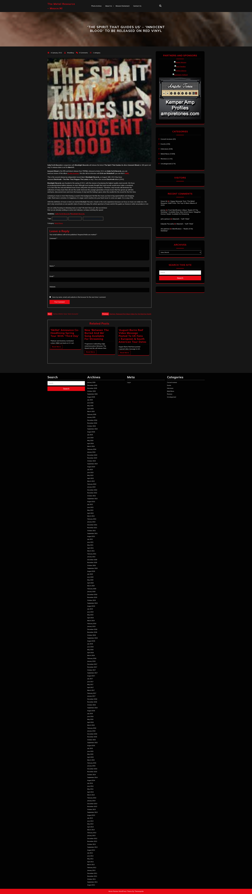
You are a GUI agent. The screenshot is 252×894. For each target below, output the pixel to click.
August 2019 (91, 606)
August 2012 (91, 850)
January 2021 (91, 556)
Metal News (59, 223)
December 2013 (92, 803)
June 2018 (90, 647)
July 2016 (90, 713)
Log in (129, 382)
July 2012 (90, 853)
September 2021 (92, 533)
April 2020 (90, 583)
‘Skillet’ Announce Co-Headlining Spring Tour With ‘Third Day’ (64, 332)
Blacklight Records (59, 218)
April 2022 (90, 513)
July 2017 (90, 678)
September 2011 (92, 882)
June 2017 (90, 681)
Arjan (107, 19)
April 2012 (90, 861)
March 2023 (91, 481)
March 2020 (91, 586)
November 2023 (92, 458)
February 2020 (91, 588)
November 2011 (92, 876)
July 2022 (90, 504)
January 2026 (91, 382)
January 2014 (91, 800)
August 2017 (91, 676)
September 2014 (92, 777)
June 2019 (90, 612)
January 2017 (91, 696)
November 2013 (92, 806)
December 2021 (92, 525)
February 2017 (91, 693)
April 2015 (90, 757)
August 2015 (91, 745)
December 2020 (92, 559)
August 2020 (91, 571)
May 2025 (90, 405)
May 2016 (90, 719)
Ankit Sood (109, 14)
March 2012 (91, 864)
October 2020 (91, 565)
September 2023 (92, 464)
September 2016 (92, 708)
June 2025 (90, 403)
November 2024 (92, 423)
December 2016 (92, 699)
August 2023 (91, 466)
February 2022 (91, 519)
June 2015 (90, 751)
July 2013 (90, 818)
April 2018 (90, 652)
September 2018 (92, 638)
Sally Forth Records (62, 214)
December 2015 (92, 734)
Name (52, 266)
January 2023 (91, 487)
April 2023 (90, 478)
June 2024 (90, 437)
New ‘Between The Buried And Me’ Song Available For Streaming (97, 334)
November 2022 (92, 493)
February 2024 (91, 449)
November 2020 (92, 562)
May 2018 (90, 649)
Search (180, 278)
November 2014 (92, 771)
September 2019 (92, 603)
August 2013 (91, 815)
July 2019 (90, 609)
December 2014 (92, 769)
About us (108, 6)
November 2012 (92, 841)
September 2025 (92, 394)
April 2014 (90, 792)
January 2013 (91, 835)
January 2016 (91, 731)
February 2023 (91, 484)
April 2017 (90, 687)
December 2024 (92, 420)
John (106, 23)
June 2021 (90, 542)
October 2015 (91, 740)
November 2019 (92, 597)
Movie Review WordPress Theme (120, 891)
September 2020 (92, 568)
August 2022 (91, 501)
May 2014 (90, 789)
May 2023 (90, 475)
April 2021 (90, 548)
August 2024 (91, 432)
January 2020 (91, 591)
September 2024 (92, 429)
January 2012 (91, 870)
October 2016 (91, 705)
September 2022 (92, 498)
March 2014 (91, 795)
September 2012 (92, 847)
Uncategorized (166, 164)
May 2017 (90, 684)
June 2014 (90, 786)
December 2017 (92, 664)
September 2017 (92, 673)
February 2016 (91, 728)
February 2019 (91, 623)
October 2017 (91, 670)
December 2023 (92, 455)
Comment (53, 238)
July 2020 (90, 574)
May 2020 (90, 580)
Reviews (164, 159)
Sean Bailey (109, 36)
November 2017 (92, 667)
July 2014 (90, 783)
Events (163, 144)
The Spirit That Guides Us (93, 218)
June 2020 (90, 577)
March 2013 (91, 829)
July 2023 (90, 469)
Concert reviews (166, 139)
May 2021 (90, 545)
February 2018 (91, 658)
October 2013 (91, 809)
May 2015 (90, 754)
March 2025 (91, 411)
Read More (56, 347)
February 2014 (91, 798)
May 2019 (90, 615)
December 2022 (92, 490)
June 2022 (90, 507)
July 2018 (90, 644)
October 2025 (91, 391)
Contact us (137, 6)
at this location (73, 173)
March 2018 (91, 655)
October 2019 (91, 600)
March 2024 (91, 446)
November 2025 (92, 388)
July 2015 (90, 748)
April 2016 (90, 722)
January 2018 (91, 661)
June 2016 (90, 716)
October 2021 (91, 530)
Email (52, 276)
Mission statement (123, 6)
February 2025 (91, 414)
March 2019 (91, 620)
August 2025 (91, 397)
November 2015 (92, 737)
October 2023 (91, 461)
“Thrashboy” (109, 10)
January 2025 (91, 417)
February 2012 (91, 867)
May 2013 (90, 824)
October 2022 (91, 496)
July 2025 (90, 400)
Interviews (164, 149)
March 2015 (91, 760)
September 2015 (92, 742)
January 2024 (91, 452)
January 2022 (91, 522)
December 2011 (92, 873)
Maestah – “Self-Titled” (181, 219)
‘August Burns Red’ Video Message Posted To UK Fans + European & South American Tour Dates (132, 335)
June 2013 (90, 821)
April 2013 (90, 827)
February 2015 (91, 763)
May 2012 (90, 859)
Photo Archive (96, 6)
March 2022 (91, 516)
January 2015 (91, 766)
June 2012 (90, 856)
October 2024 (91, 426)
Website (52, 287)
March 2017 (91, 690)
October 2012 (91, 844)
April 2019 (90, 618)
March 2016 (91, 725)
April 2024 (90, 443)
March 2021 (91, 551)
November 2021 (92, 527)
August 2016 (91, 710)
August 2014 (91, 780)
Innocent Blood (75, 218)
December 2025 (92, 385)
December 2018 (92, 629)
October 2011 (91, 879)
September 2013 (92, 812)
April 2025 (90, 408)
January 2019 (91, 626)
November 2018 (92, 632)
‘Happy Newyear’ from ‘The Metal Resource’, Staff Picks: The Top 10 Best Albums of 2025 (179, 203)
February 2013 (91, 832)
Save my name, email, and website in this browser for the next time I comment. (79, 297)
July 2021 (90, 539)
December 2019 (92, 594)
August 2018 (91, 641)
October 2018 (91, 635)
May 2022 (90, 510)
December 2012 (92, 838)
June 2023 (90, 472)
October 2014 (91, 774)
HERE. (127, 173)
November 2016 (92, 702)
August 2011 (91, 885)
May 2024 (90, 440)
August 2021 (91, 536)
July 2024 (90, 434)
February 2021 (91, 554)
